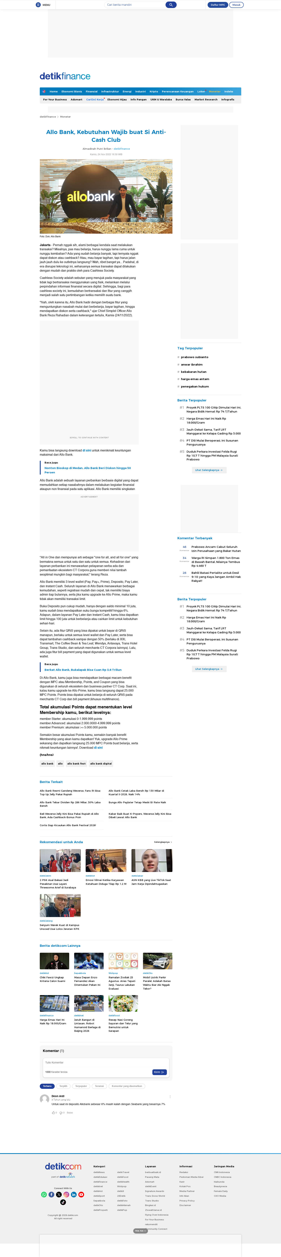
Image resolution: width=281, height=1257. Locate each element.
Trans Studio (152, 1200)
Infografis (227, 99)
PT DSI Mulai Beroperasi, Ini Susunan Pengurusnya (212, 442)
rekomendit (151, 1224)
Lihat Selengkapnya (207, 469)
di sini (86, 450)
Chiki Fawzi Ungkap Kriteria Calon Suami (52, 979)
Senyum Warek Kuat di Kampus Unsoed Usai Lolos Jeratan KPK (59, 927)
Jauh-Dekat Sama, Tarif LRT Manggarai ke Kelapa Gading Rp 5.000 (214, 431)
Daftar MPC (218, 4)
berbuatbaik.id (153, 1172)
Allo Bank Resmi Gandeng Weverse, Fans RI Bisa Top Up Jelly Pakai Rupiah (70, 792)
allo (60, 763)
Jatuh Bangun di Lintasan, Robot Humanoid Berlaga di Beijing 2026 (87, 1025)
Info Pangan (139, 99)
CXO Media (220, 1196)
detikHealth (123, 1181)
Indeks (228, 91)
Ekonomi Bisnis (72, 91)
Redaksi (183, 1172)
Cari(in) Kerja (95, 99)
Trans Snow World (155, 1196)
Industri (140, 91)
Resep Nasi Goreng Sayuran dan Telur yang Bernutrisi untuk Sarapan (123, 1025)
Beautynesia (220, 1186)
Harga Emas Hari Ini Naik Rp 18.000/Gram (53, 1021)
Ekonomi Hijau (117, 99)
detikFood (122, 1177)
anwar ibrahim (192, 364)
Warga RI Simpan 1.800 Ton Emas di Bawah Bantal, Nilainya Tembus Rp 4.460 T (216, 562)
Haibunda (219, 1181)
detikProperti (100, 1210)
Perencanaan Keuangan (178, 91)
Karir (181, 1181)
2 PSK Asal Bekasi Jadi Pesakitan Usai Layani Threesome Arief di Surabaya (58, 883)
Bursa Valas (183, 99)
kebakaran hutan (193, 372)
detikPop (122, 1210)
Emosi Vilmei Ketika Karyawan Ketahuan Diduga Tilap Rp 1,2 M (106, 881)
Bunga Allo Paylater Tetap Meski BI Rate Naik (137, 802)
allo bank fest (76, 763)
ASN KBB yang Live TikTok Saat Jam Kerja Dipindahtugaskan (151, 881)
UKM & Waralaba (161, 99)
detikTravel (123, 1172)
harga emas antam (195, 379)
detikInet (98, 1186)
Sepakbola (99, 1200)
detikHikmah (124, 1205)
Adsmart (76, 99)
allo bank (47, 763)
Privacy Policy (187, 1200)
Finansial (91, 91)
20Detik (121, 1196)
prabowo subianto (194, 357)
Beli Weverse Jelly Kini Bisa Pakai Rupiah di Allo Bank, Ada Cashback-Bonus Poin (69, 815)
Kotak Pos (185, 1186)
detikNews (99, 1172)
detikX (120, 1191)
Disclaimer (185, 1205)
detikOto (98, 1205)
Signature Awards (154, 1191)
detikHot (98, 1191)
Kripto (154, 91)
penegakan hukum (195, 386)
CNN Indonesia (222, 1172)
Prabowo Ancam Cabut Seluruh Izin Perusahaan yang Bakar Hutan (216, 549)
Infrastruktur (110, 91)
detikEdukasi (100, 1177)
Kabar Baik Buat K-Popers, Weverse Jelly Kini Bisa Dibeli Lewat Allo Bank (140, 815)
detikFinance (48, 116)
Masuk (236, 4)
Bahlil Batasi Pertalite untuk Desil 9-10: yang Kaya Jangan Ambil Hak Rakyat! (216, 577)
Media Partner (187, 1191)
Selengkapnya (162, 842)
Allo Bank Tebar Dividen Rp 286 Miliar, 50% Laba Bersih (70, 804)
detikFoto (122, 1200)
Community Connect (156, 1229)
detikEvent (150, 1186)
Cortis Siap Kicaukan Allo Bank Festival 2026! (68, 825)
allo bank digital (101, 763)
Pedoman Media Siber (191, 1177)
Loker (201, 91)
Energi (127, 91)
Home (54, 91)
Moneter (215, 91)
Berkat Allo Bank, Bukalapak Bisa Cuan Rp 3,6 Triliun (83, 670)
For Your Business (55, 99)
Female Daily (221, 1191)
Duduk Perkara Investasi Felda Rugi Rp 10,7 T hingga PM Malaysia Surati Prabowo (212, 455)
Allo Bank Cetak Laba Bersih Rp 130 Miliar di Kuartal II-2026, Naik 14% (136, 792)
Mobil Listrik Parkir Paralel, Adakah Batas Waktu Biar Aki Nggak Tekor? (157, 983)
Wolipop (122, 1186)
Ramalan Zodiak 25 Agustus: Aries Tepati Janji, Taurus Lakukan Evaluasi (122, 983)
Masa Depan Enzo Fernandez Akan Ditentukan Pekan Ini (87, 981)
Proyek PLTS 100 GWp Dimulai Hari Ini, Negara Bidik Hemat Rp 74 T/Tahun (214, 409)
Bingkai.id (150, 1205)
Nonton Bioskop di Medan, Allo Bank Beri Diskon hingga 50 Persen (88, 470)
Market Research (206, 99)
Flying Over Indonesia (156, 1214)
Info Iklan (184, 1196)
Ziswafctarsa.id (153, 1210)
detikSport (99, 1196)
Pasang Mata (152, 1177)
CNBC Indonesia (222, 1177)
